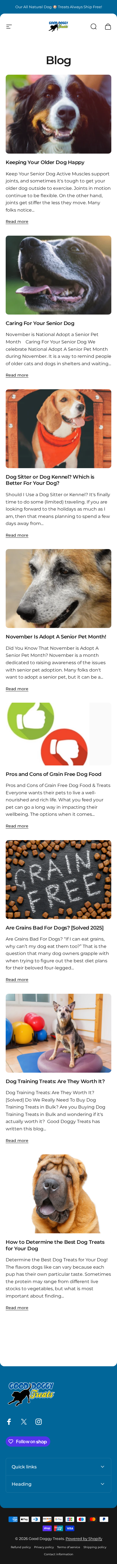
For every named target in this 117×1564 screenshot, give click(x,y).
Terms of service (68, 1547)
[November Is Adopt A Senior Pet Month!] (58, 588)
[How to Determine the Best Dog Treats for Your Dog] (58, 1193)
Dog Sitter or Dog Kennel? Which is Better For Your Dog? (50, 480)
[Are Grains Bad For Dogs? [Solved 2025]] (58, 879)
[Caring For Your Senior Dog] (58, 275)
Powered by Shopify (84, 1538)
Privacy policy (44, 1547)
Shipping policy (94, 1547)
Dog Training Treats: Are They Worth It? (55, 1081)
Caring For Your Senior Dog (40, 323)
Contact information (58, 1554)
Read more (17, 221)
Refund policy (21, 1547)
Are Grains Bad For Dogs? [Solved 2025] (55, 928)
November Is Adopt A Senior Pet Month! (56, 637)
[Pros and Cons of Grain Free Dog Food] (58, 734)
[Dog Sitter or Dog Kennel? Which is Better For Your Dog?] (58, 428)
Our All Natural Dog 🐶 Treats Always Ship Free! (58, 7)
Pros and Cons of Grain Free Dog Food (53, 774)
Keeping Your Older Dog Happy (45, 162)
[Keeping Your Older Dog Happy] (58, 114)
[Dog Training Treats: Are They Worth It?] (58, 1033)
